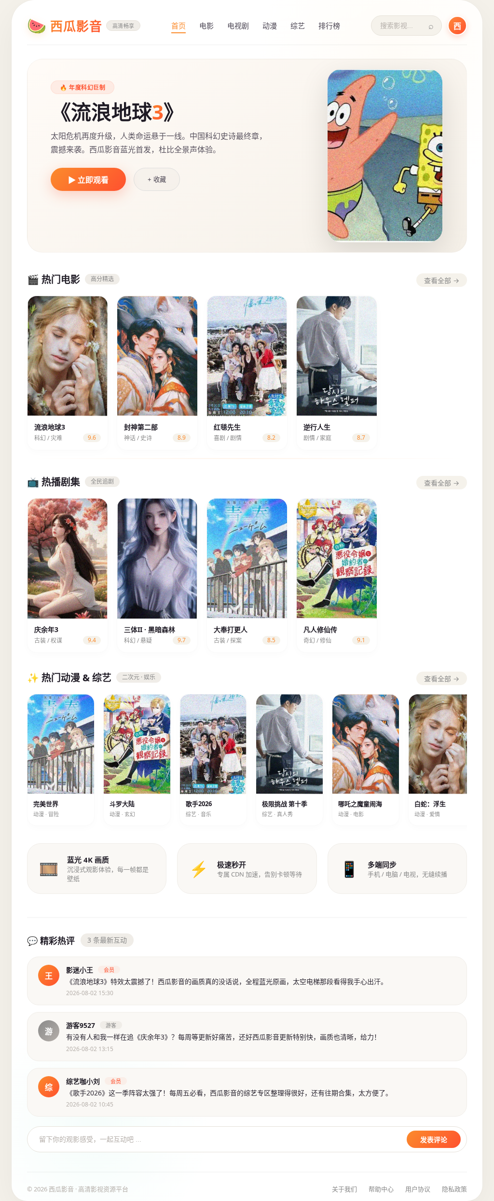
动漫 (269, 25)
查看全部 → (441, 280)
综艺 (297, 25)
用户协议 (417, 1189)
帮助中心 (381, 1189)
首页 (178, 25)
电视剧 (238, 25)
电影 (206, 25)
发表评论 (433, 1140)
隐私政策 (454, 1189)
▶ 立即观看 (88, 180)
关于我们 (344, 1189)
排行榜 (329, 25)
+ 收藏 (157, 179)
